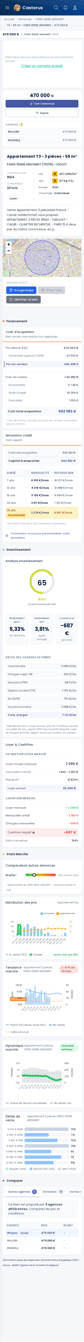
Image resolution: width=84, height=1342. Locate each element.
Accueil (9, 19)
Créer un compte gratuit (42, 65)
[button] (8, 244)
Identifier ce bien (26, 299)
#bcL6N (42, 132)
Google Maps (23, 290)
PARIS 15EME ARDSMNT (50, 19)
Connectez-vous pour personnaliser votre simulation (40, 535)
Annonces (25, 19)
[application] (42, 929)
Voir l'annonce (44, 104)
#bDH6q (42, 140)
